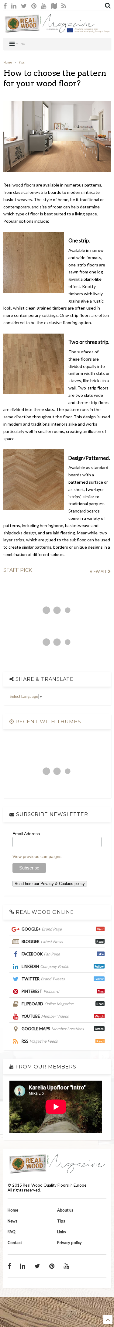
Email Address (26, 833)
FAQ (12, 1231)
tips (22, 62)
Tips (61, 1221)
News (12, 1221)
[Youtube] (43, 6)
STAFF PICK (17, 570)
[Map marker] (54, 6)
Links (61, 1231)
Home (7, 62)
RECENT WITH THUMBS (47, 722)
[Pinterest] (33, 6)
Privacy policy (69, 1242)
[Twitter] (24, 6)
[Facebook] (5, 6)
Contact (15, 1242)
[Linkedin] (13, 6)
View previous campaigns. (37, 856)
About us (65, 1210)
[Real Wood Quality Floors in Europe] (56, 30)
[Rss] (63, 6)
